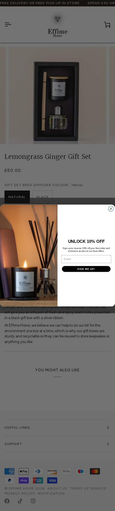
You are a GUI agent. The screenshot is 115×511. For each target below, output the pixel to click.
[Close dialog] (111, 208)
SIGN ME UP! (86, 269)
